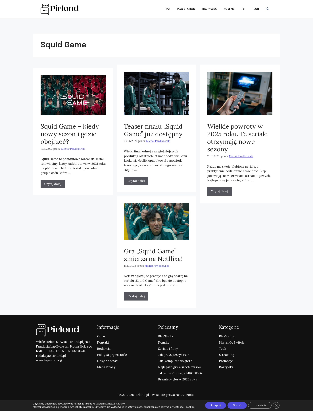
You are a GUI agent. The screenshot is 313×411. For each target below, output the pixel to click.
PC (168, 9)
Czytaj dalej (136, 181)
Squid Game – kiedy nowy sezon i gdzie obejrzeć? (70, 134)
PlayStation (186, 9)
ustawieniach (135, 407)
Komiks (229, 9)
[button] (267, 9)
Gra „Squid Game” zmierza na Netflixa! (153, 255)
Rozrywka (209, 9)
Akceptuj (216, 405)
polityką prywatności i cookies (177, 407)
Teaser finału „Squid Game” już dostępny (153, 130)
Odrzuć (237, 405)
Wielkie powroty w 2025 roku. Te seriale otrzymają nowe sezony (237, 137)
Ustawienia (260, 405)
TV (243, 9)
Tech (255, 9)
